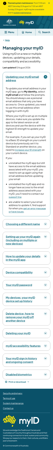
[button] (49, 7)
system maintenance (22, 13)
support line (15, 197)
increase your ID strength (28, 149)
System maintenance (13, 403)
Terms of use (9, 398)
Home (28, 32)
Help (7, 40)
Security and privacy (12, 393)
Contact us (8, 408)
